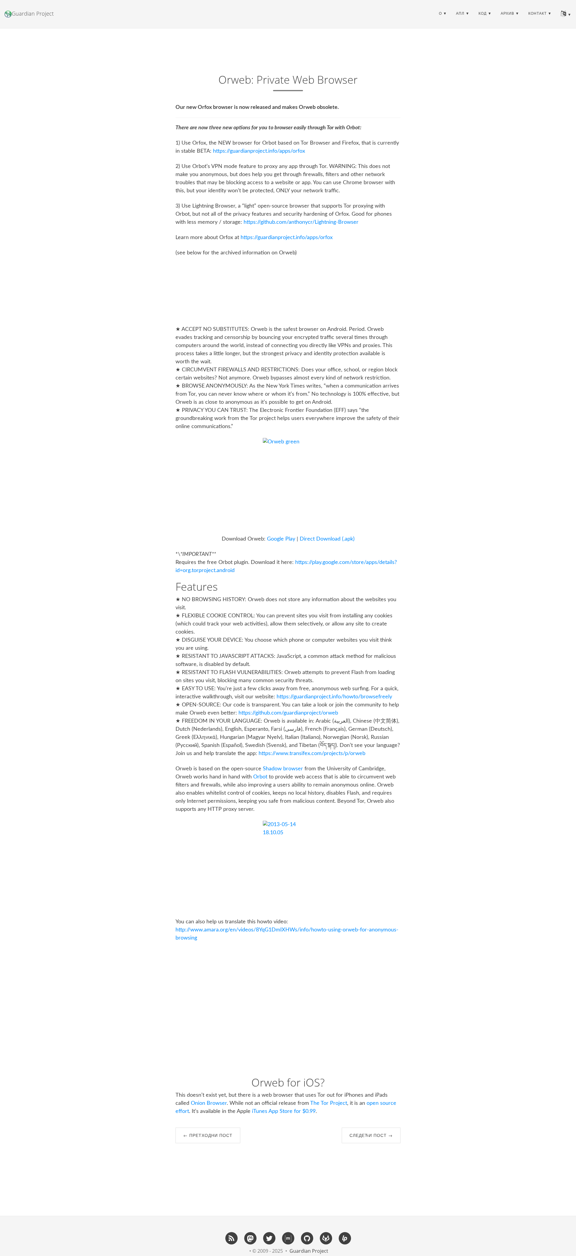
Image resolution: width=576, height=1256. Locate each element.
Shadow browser (283, 769)
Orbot (260, 777)
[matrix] (288, 1238)
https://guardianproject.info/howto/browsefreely (334, 697)
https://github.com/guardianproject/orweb (288, 713)
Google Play (281, 539)
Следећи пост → (371, 1135)
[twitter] (269, 1238)
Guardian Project (33, 13)
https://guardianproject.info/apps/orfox (259, 151)
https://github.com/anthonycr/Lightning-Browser (301, 222)
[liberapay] (345, 1238)
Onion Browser (209, 1103)
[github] (307, 1238)
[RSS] (231, 1238)
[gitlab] (326, 1238)
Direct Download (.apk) (327, 539)
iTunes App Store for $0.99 (284, 1111)
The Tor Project (328, 1103)
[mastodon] (250, 1238)
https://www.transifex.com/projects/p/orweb (312, 753)
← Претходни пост (207, 1135)
